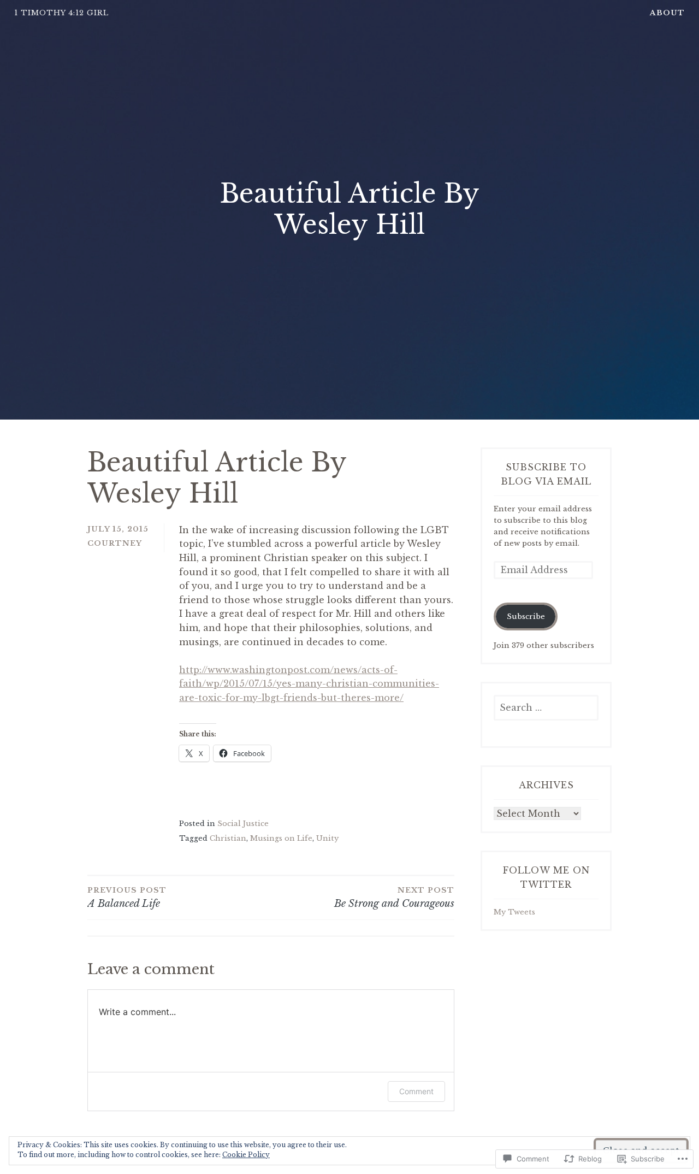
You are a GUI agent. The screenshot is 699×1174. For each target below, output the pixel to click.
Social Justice (243, 823)
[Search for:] (546, 708)
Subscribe (526, 616)
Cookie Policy (246, 1155)
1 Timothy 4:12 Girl (61, 12)
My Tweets (514, 912)
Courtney (114, 543)
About (667, 12)
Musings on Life (281, 838)
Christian (228, 838)
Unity (327, 838)
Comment (416, 1091)
